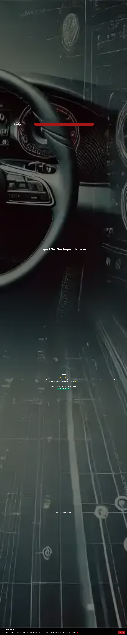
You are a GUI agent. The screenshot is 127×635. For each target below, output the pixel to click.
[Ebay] (59, 592)
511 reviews (74, 79)
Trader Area (89, 2)
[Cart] (110, 2)
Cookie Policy (80, 632)
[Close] (125, 629)
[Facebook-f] (68, 592)
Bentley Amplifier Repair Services (60, 2)
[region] (63, 631)
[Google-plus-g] (63, 592)
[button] (63, 611)
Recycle (74, 2)
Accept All (122, 632)
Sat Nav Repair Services (41, 2)
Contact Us (81, 2)
